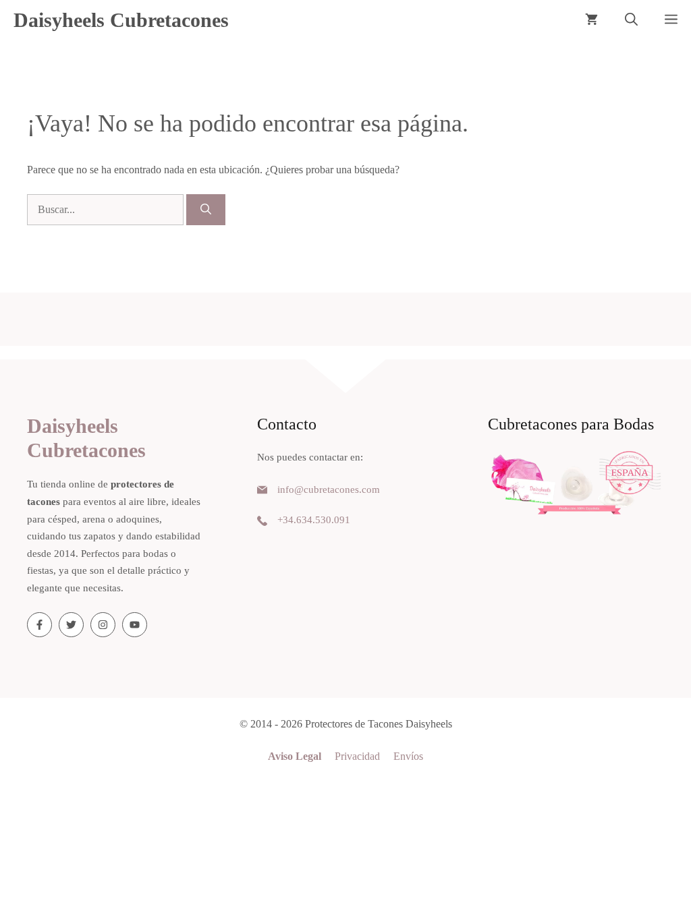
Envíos (408, 756)
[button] (631, 20)
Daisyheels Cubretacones (121, 20)
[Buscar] (205, 209)
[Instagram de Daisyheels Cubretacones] (102, 624)
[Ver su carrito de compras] (591, 20)
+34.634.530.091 (313, 519)
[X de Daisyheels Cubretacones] (71, 624)
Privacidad (357, 756)
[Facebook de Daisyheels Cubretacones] (39, 624)
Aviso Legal (294, 756)
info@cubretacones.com (328, 489)
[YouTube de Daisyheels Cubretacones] (134, 624)
